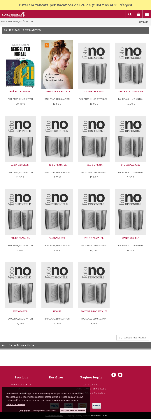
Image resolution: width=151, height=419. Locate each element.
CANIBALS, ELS (57, 238)
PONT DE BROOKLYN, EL (94, 311)
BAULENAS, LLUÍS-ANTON (20, 99)
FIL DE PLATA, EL (57, 165)
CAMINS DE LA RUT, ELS (57, 91)
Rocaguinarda (21, 385)
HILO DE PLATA (94, 165)
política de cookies (15, 404)
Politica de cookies (91, 393)
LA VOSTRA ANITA (94, 91)
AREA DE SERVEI (20, 165)
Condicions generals (91, 389)
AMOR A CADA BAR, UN (130, 91)
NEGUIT (57, 311)
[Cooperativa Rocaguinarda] (13, 15)
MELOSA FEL (20, 311)
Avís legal (91, 385)
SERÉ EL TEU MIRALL (20, 91)
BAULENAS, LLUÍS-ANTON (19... (94, 99)
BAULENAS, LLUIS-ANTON (130, 99)
